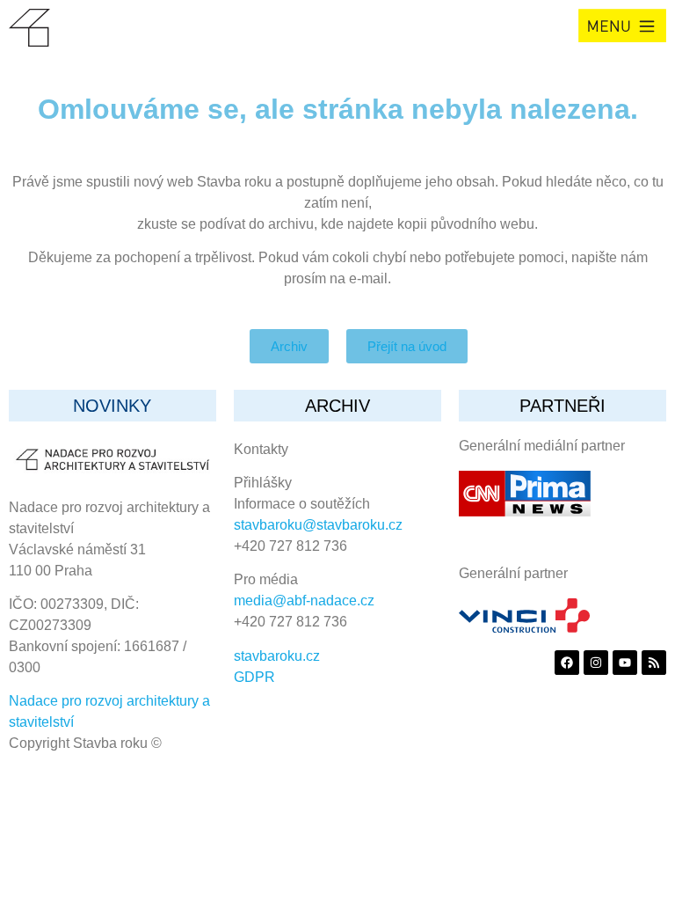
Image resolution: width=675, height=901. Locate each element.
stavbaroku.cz (277, 655)
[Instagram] (596, 662)
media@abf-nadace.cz (304, 600)
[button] (622, 25)
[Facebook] (567, 662)
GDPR (254, 677)
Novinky (112, 405)
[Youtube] (625, 662)
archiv (337, 405)
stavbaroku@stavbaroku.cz (318, 524)
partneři (562, 405)
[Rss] (654, 662)
